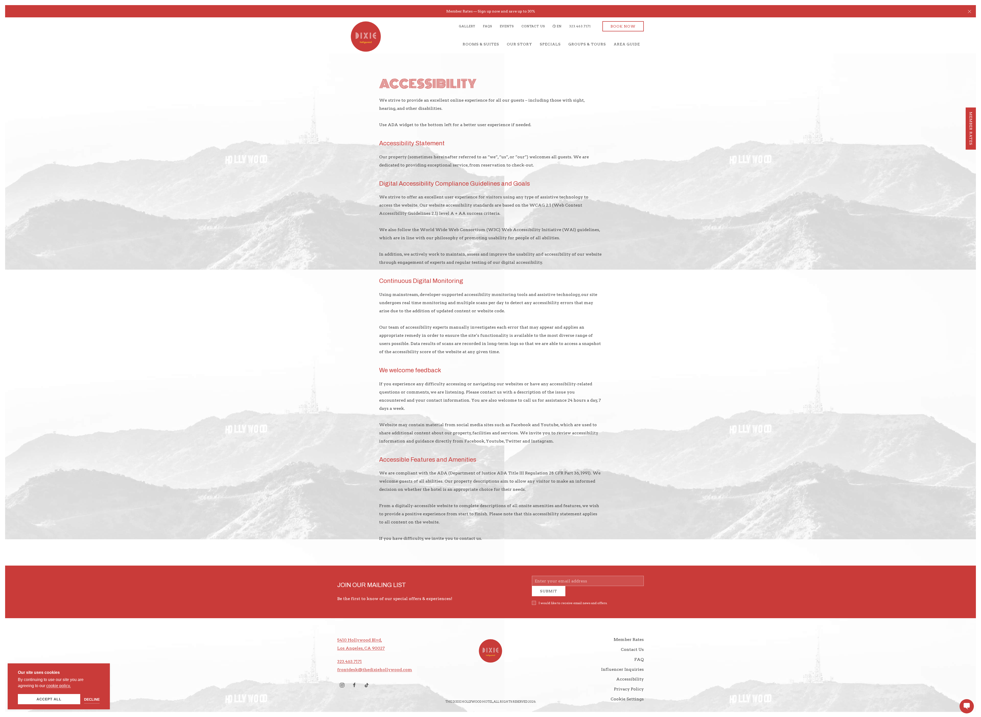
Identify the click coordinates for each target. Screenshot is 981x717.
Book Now (623, 26)
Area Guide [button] (627, 44)
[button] (969, 11)
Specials (550, 44)
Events (507, 26)
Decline (92, 699)
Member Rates (629, 643)
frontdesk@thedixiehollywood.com (374, 673)
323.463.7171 (580, 26)
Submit (548, 595)
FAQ (639, 663)
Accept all (49, 699)
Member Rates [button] (971, 128)
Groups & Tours (587, 44)
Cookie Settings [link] (627, 702)
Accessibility (630, 682)
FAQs (487, 26)
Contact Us (533, 26)
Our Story (519, 44)
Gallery (467, 26)
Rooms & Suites (481, 44)
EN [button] (559, 26)
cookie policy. (58, 686)
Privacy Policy (629, 692)
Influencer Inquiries (622, 673)
